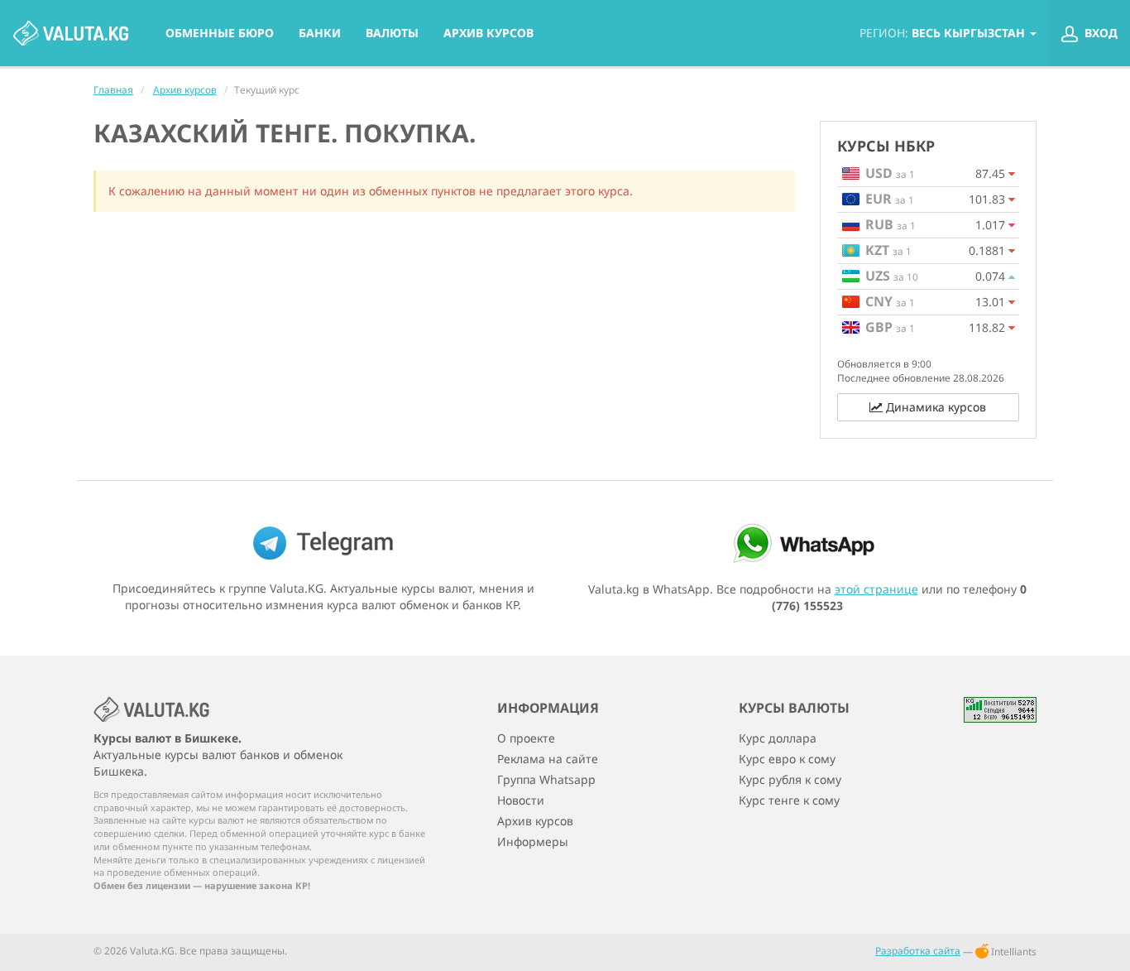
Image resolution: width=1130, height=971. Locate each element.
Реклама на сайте (547, 759)
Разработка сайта (917, 951)
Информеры (532, 842)
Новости (520, 800)
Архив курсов (488, 33)
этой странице (876, 589)
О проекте (526, 738)
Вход (1099, 33)
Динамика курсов (934, 407)
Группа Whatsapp (546, 780)
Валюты (392, 33)
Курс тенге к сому (789, 800)
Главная (113, 90)
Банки (320, 33)
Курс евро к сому (787, 759)
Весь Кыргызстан (943, 33)
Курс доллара (777, 738)
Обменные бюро (219, 33)
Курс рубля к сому (790, 780)
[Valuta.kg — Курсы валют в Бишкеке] (70, 33)
